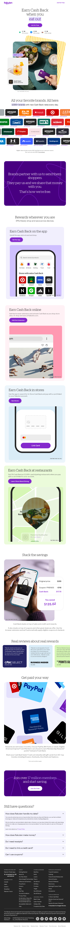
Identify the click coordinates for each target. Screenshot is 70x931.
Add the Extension (18, 320)
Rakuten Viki (17, 926)
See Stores (15, 401)
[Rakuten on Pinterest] (59, 918)
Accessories (52, 891)
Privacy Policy (21, 829)
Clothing (51, 874)
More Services (53, 926)
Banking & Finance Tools (55, 886)
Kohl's (35, 874)
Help (20, 906)
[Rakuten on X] (51, 918)
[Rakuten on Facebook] (46, 918)
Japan (5, 884)
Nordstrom (37, 881)
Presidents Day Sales (39, 906)
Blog (20, 888)
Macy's (35, 879)
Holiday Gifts (37, 904)
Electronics (51, 884)
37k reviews (25, 33)
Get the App (16, 240)
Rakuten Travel (44, 926)
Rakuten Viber (25, 926)
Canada (6, 882)
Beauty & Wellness (53, 881)
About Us (21, 874)
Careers (21, 886)
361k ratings (36, 33)
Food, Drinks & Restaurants (56, 876)
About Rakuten (62, 926)
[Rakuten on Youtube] (55, 918)
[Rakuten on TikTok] (42, 918)
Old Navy (36, 884)
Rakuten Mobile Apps (9, 872)
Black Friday (37, 899)
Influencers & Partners (25, 881)
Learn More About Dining (20, 481)
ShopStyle (6, 889)
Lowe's (35, 876)
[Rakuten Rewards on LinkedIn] (64, 918)
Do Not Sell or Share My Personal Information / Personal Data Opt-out (25, 899)
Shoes (50, 888)
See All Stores (37, 893)
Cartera (6, 886)
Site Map (21, 891)
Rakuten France (8, 891)
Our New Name (23, 876)
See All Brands (37, 891)
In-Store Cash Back (54, 897)
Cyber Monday (37, 901)
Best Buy (36, 872)
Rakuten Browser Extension (56, 903)
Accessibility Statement (25, 904)
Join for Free (61, 2)
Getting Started (23, 872)
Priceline (36, 886)
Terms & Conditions (24, 893)
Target (35, 888)
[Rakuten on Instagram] (37, 918)
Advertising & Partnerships (26, 879)
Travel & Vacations (53, 872)
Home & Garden (53, 879)
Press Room (22, 884)
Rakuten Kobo (34, 926)
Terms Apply (41, 152)
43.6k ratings (48, 33)
